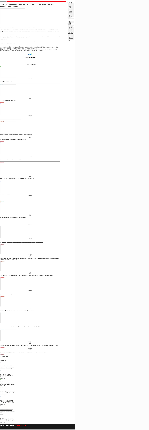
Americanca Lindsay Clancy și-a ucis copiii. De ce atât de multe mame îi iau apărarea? (7, 392)
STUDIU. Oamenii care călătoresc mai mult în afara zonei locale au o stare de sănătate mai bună (17, 178)
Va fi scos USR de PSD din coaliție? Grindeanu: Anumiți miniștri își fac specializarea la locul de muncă (18, 293)
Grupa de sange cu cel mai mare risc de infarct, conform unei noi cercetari (13, 139)
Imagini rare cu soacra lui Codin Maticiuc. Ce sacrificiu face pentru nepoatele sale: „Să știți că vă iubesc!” (7, 401)
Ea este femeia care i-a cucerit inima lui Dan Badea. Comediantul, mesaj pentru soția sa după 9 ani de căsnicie (7, 419)
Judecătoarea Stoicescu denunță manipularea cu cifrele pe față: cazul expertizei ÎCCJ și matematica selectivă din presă (21, 326)
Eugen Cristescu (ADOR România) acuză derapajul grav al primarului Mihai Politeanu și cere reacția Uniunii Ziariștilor (22, 242)
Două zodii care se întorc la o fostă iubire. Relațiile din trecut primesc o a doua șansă (7, 384)
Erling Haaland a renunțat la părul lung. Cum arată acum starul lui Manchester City (7, 375)
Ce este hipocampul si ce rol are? (6, 81)
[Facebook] (28, 54)
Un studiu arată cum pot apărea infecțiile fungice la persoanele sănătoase (13, 217)
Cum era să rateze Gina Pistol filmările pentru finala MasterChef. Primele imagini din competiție (7, 367)
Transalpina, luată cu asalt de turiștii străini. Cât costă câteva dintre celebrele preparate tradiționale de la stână (7, 410)
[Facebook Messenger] (30, 54)
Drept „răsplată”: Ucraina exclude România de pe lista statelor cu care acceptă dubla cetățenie (17, 310)
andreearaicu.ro (3, 51)
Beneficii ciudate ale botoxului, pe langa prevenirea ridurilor (11, 159)
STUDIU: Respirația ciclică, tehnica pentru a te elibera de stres (11, 198)
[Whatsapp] (31, 54)
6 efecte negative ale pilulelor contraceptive (7, 100)
